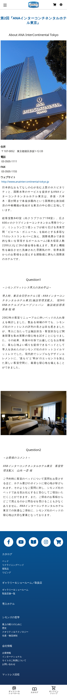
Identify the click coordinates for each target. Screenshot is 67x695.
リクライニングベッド (13, 565)
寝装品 (5, 569)
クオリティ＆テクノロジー (15, 632)
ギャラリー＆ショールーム (15, 590)
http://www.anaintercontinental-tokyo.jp (25, 181)
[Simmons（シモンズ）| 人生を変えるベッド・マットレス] (33, 5)
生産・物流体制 (9, 636)
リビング (6, 572)
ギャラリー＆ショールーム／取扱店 (22, 582)
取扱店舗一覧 (8, 593)
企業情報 (6, 653)
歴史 (4, 628)
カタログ (7, 554)
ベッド (5, 561)
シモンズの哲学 (11, 617)
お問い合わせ (8, 664)
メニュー (5, 5)
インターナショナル (12, 657)
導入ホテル (8, 603)
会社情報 (7, 646)
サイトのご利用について (14, 660)
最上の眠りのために (12, 624)
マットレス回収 (11, 674)
